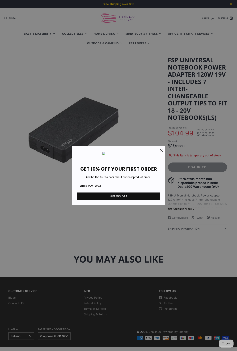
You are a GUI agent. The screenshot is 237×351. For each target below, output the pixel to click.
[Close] (161, 150)
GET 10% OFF (118, 196)
